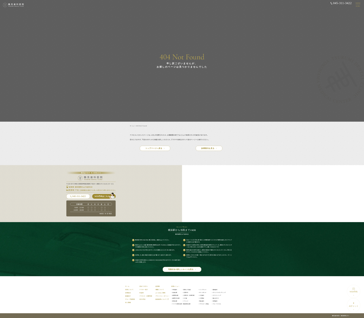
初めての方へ (143, 286)
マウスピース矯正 (204, 304)
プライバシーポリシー (162, 296)
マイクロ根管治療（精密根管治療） (181, 304)
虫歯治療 (174, 292)
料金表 (141, 293)
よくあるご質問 (160, 293)
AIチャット (353, 304)
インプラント (203, 289)
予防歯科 (174, 289)
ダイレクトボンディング (219, 292)
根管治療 (174, 301)
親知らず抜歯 (187, 289)
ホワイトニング (217, 295)
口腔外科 (185, 292)
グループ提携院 (130, 299)
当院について (129, 289)
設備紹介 (128, 296)
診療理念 (128, 293)
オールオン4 (202, 292)
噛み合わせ (216, 298)
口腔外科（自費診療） (189, 295)
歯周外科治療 (176, 298)
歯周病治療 (175, 295)
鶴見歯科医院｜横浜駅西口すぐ (340, 315)
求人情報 (128, 302)
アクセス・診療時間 (145, 296)
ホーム (132, 126)
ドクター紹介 (143, 289)
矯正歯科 (201, 301)
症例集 (157, 286)
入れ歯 (185, 298)
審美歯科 (215, 289)
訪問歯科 (215, 301)
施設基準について (161, 299)
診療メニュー (175, 286)
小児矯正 (201, 298)
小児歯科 (201, 295)
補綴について (159, 289)
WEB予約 (354, 292)
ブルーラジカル (217, 304)
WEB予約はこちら (102, 196)
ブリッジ (185, 301)
